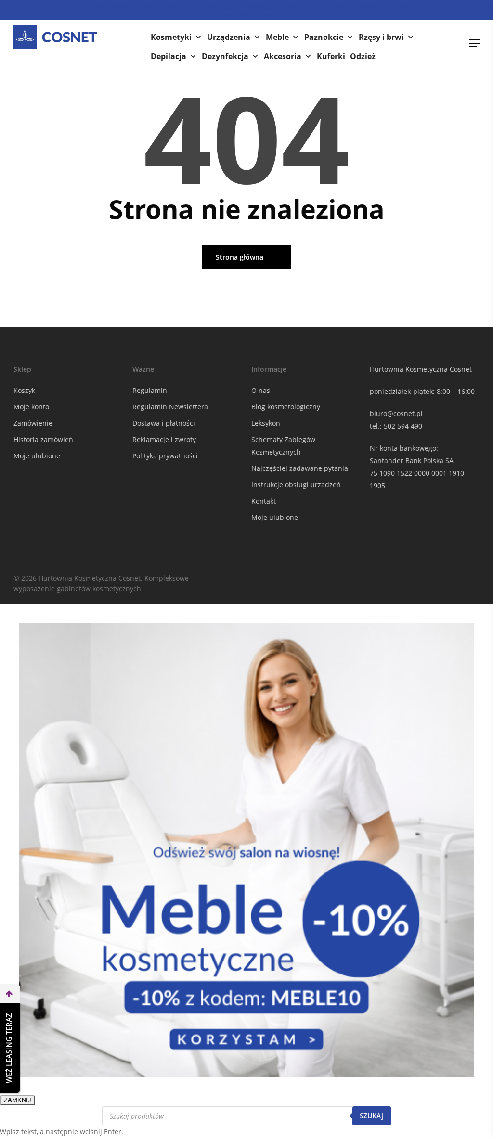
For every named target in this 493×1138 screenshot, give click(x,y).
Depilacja (168, 56)
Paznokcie (323, 37)
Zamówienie (32, 423)
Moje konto (31, 406)
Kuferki (331, 56)
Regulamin (149, 390)
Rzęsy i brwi (381, 37)
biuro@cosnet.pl (396, 413)
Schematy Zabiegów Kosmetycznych (283, 445)
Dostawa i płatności (163, 423)
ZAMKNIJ (17, 1100)
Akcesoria (282, 56)
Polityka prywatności (165, 455)
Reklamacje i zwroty (164, 439)
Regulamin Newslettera (170, 406)
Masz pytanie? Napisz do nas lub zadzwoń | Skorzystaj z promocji (246, 10)
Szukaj (372, 1115)
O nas (260, 390)
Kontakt (263, 501)
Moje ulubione (36, 455)
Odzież (363, 56)
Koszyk (24, 390)
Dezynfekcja (225, 56)
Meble (277, 37)
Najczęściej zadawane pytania (299, 468)
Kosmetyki (171, 37)
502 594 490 (403, 425)
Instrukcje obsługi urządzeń (296, 484)
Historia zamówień (43, 439)
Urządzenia (228, 37)
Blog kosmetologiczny (285, 406)
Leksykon (265, 423)
